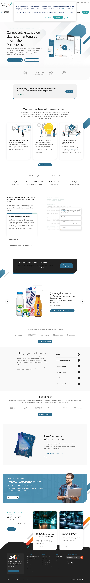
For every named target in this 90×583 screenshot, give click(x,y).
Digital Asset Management (33, 555)
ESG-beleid (58, 559)
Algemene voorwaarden (32, 578)
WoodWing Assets (46, 557)
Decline (68, 17)
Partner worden (59, 563)
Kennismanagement (31, 565)
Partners (57, 561)
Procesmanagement (31, 569)
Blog (57, 557)
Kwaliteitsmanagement (32, 567)
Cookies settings (47, 17)
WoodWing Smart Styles (47, 565)
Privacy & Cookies (21, 578)
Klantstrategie (30, 559)
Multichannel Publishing (32, 557)
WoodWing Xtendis (46, 561)
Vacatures (58, 565)
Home (8, 20)
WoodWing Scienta (46, 559)
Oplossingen (30, 552)
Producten (12, 20)
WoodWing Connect (46, 563)
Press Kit (58, 567)
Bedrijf (57, 552)
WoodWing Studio (46, 555)
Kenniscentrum (59, 569)
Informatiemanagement (32, 563)
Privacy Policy (63, 8)
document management (72, 149)
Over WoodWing (59, 555)
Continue (58, 17)
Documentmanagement (32, 561)
